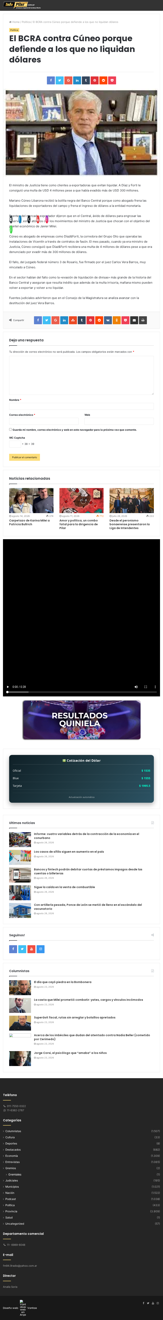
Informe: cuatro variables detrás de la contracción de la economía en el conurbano (86, 836)
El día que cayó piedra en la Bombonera (62, 982)
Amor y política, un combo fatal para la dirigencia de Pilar (78, 524)
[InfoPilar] (22, 5)
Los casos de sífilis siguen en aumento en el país (69, 852)
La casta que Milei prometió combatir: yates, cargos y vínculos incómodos (88, 1000)
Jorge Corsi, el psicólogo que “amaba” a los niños (70, 1053)
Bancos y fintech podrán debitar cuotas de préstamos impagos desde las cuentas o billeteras (88, 871)
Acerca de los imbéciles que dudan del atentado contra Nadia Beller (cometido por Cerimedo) (92, 1037)
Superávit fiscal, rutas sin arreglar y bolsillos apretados (74, 1017)
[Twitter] (148, 1303)
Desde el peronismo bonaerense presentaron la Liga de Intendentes (130, 524)
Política (26, 21)
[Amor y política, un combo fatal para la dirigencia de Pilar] (81, 500)
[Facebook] (143, 1303)
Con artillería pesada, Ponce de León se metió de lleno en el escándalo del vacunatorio (88, 907)
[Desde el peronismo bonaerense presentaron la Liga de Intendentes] (132, 500)
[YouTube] (152, 1303)
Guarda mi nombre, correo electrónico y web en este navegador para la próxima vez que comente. (75, 429)
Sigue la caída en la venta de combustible (64, 887)
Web (87, 414)
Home (16, 21)
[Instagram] (157, 1303)
